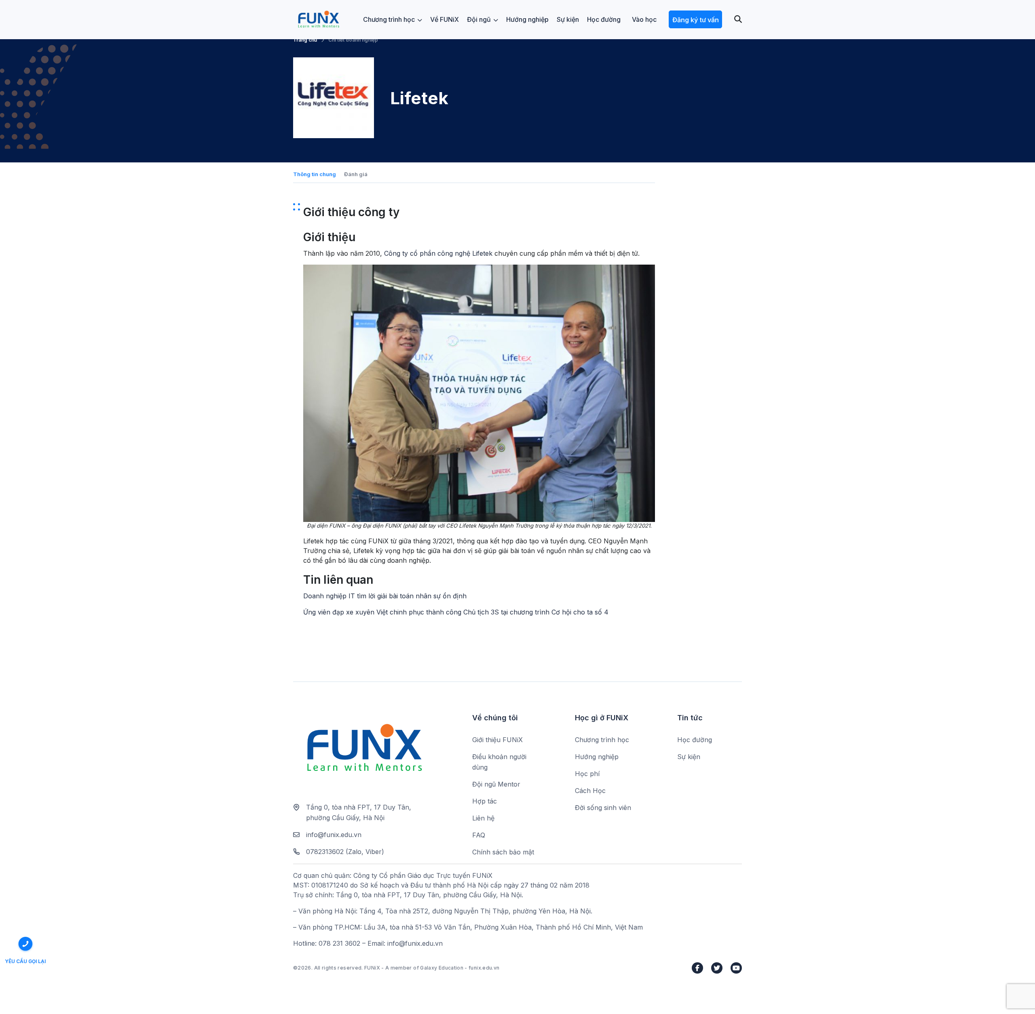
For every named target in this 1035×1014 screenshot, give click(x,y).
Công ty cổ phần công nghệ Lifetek (438, 253)
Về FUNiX (444, 19)
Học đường (604, 19)
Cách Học (590, 791)
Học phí (587, 774)
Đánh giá (356, 174)
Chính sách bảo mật (503, 852)
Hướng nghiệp (527, 19)
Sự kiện (568, 19)
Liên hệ (483, 818)
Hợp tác (484, 801)
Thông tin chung (314, 174)
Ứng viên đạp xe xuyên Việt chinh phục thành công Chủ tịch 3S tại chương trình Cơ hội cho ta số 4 (455, 612)
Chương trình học (389, 19)
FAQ (478, 835)
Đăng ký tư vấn (695, 20)
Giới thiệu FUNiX (497, 740)
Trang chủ (305, 40)
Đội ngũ (479, 19)
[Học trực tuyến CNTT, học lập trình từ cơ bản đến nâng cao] (318, 19)
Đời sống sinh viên (603, 808)
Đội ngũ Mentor (496, 784)
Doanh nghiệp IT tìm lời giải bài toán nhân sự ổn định (385, 596)
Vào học (644, 19)
